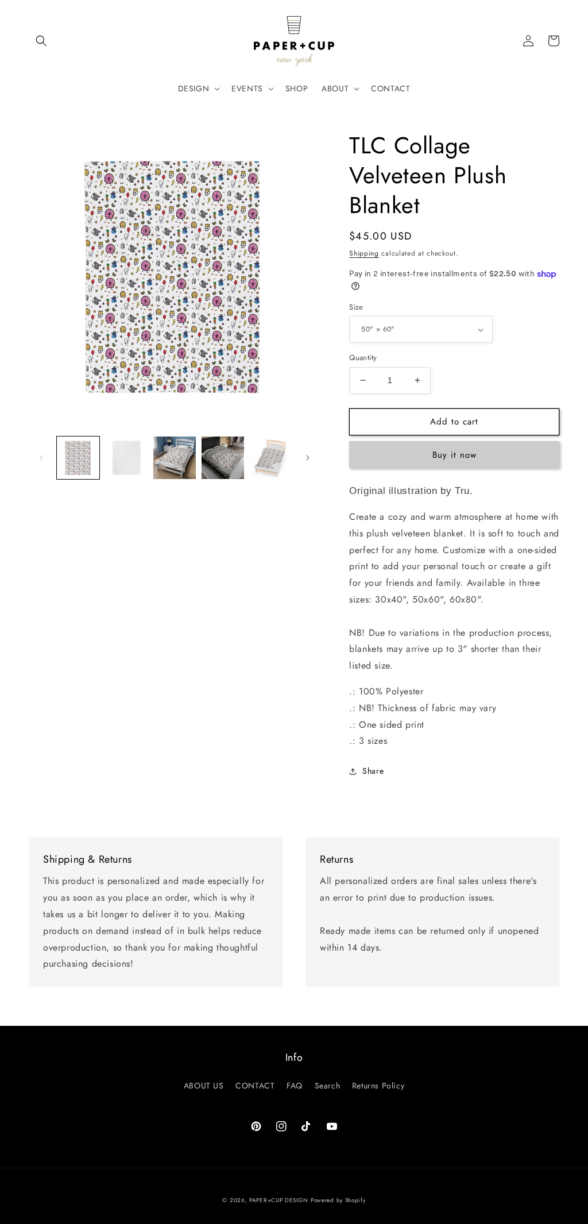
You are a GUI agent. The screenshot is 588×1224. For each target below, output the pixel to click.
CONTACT (254, 1085)
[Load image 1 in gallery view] (78, 458)
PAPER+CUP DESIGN (278, 1200)
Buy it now (454, 455)
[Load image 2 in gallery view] (126, 458)
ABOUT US (204, 1085)
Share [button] (373, 771)
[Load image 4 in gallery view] (223, 458)
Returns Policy (378, 1085)
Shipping (364, 253)
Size (356, 307)
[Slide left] (41, 457)
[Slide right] (307, 457)
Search (328, 1085)
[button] (41, 40)
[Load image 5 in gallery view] (271, 458)
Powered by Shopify (338, 1200)
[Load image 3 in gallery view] (174, 458)
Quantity (363, 357)
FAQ (295, 1085)
